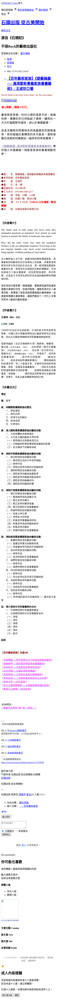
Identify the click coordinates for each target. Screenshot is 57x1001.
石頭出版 (6, 778)
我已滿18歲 (7, 995)
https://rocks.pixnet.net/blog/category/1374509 (22, 762)
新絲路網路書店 (15, 753)
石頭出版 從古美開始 (22, 22)
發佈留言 (6, 834)
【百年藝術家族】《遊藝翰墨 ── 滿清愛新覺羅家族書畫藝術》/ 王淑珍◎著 (29, 84)
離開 (17, 995)
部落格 (10, 63)
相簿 (9, 59)
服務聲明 (32, 961)
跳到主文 (6, 30)
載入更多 (6, 817)
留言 (28, 794)
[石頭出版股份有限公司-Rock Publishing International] (10, 917)
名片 (9, 66)
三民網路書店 (14, 740)
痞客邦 (22, 794)
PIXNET (14, 957)
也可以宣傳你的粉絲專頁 (10, 920)
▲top (3, 811)
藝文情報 (25, 53)
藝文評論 (24, 802)
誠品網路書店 (14, 746)
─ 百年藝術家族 (28, 806)
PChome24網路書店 (17, 730)
